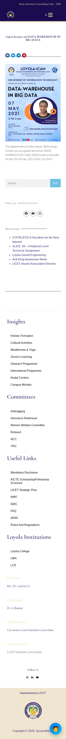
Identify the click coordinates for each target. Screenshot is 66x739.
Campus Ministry (21, 384)
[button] (46, 15)
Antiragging (18, 411)
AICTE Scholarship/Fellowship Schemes (30, 481)
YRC (14, 446)
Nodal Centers (20, 377)
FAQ (13, 510)
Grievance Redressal (24, 418)
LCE (13, 565)
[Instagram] (40, 213)
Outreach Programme (24, 363)
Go (55, 183)
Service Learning (21, 356)
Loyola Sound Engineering (29, 254)
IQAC (14, 503)
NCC (14, 439)
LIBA (14, 558)
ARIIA (14, 517)
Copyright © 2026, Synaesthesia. (33, 730)
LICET (42, 693)
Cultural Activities (21, 342)
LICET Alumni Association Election (34, 263)
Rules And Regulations (25, 524)
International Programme (26, 370)
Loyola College (20, 551)
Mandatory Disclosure (24, 472)
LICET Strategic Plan (24, 489)
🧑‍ (55, 729)
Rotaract (16, 432)
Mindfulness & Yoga (23, 349)
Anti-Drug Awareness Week (29, 259)
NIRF (14, 496)
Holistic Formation (22, 335)
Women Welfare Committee (28, 425)
